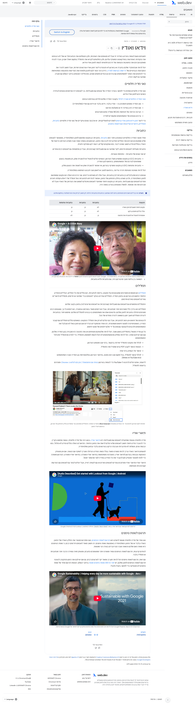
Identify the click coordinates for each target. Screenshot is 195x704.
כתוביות (56, 121)
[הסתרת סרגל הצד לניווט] (168, 700)
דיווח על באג (86, 678)
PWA (113, 15)
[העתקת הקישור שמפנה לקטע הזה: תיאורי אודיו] (130, 433)
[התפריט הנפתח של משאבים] (154, 2)
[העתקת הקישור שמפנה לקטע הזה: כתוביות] (134, 131)
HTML (162, 15)
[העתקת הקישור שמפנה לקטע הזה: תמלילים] (133, 286)
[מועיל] (54, 41)
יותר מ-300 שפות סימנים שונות (102, 563)
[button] (97, 279)
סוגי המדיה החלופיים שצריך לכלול (132, 99)
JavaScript (72, 15)
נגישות (171, 15)
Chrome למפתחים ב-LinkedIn (20, 685)
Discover (145, 3)
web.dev (143, 41)
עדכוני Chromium (55, 682)
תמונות (151, 15)
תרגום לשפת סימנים (116, 124)
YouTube (28, 682)
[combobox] (45, 3)
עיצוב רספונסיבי (137, 15)
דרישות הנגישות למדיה (116, 71)
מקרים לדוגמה (56, 685)
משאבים (160, 3)
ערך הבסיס (133, 3)
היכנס (5, 3)
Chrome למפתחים (54, 678)
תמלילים (142, 124)
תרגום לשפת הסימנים (101, 540)
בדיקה (84, 15)
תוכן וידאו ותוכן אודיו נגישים (127, 121)
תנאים (160, 699)
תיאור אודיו (95, 440)
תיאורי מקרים (87, 3)
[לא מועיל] (51, 41)
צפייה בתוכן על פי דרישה (117, 24)
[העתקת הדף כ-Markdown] (112, 48)
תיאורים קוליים (132, 124)
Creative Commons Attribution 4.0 (108, 657)
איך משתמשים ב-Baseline (114, 3)
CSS (104, 15)
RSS (29, 689)
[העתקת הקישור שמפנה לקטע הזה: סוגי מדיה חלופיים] (123, 84)
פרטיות (182, 15)
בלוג (98, 3)
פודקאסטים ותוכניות (54, 689)
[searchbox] (179, 22)
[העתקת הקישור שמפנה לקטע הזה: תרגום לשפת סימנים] (119, 533)
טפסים (123, 15)
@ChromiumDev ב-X (23, 678)
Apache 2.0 (75, 657)
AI (191, 15)
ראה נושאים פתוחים (84, 682)
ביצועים (95, 15)
